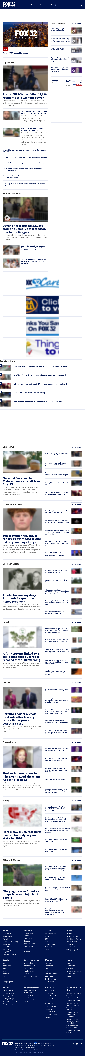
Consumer (49, 966)
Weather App (28, 946)
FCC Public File (50, 1012)
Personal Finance (51, 974)
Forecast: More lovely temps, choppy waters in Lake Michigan (24, 163)
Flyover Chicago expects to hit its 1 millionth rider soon (60, 59)
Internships (49, 1009)
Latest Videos (58, 23)
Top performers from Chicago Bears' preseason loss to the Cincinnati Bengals (23, 169)
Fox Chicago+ (29, 968)
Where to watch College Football (72, 997)
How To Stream (51, 990)
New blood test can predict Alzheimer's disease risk (54, 612)
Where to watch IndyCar (72, 1009)
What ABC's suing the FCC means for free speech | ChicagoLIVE (59, 69)
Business (48, 963)
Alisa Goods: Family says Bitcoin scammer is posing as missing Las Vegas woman (57, 591)
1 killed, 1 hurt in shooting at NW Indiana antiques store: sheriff (25, 157)
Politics (6, 682)
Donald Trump (71, 942)
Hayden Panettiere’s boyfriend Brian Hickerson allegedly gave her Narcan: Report (56, 790)
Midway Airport (50, 947)
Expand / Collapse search (81, 5)
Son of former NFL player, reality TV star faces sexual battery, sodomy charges (22, 539)
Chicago (54, 80)
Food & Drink (29, 971)
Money (6, 800)
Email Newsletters (51, 996)
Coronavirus (70, 966)
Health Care (70, 974)
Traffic (48, 930)
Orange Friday (8, 1004)
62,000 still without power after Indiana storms (56, 581)
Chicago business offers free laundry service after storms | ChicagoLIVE (55, 808)
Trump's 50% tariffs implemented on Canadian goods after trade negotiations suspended (57, 711)
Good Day (6, 944)
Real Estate (49, 976)
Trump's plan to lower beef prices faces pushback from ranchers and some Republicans (25, 177)
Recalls (68, 976)
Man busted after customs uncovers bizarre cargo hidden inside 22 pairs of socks (56, 899)
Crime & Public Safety (10, 942)
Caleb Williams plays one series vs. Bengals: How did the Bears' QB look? (24, 151)
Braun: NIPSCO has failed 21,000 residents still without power (25, 96)
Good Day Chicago (12, 563)
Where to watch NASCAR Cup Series (73, 1004)
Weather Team (29, 944)
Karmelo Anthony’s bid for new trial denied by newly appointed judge (56, 543)
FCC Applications (51, 1014)
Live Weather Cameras (28, 935)
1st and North (8, 990)
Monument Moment (10, 1001)
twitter (77, 1044)
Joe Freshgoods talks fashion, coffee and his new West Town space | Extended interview (56, 819)
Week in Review (8, 993)
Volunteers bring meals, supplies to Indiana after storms (57, 571)
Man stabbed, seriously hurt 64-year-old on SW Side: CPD (56, 464)
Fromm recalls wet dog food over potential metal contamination (57, 640)
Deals (47, 968)
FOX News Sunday (9, 954)
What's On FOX (29, 966)
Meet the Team (50, 1004)
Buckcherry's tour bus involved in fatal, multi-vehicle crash (56, 511)
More (53, 5)
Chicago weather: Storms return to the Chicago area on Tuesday (39, 366)
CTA (46, 939)
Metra (47, 942)
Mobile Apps (49, 993)
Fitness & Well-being (73, 971)
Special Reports (8, 947)
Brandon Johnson (72, 947)
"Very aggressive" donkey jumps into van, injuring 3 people (21, 894)
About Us (49, 987)
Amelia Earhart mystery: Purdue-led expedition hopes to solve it (20, 598)
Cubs (4, 971)
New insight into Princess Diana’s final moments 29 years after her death (56, 602)
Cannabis (69, 968)
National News (8, 936)
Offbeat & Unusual (12, 860)
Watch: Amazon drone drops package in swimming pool (55, 878)
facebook (69, 1044)
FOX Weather (28, 951)
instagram (73, 1044)
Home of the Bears (12, 193)
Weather (28, 930)
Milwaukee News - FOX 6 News (30, 991)
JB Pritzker (70, 944)
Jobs (46, 971)
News (5, 930)
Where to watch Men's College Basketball (72, 1014)
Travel (47, 936)
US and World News (12, 504)
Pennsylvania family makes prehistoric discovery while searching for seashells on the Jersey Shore (55, 911)
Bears (5, 963)
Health (6, 622)
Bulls (4, 968)
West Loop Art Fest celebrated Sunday (57, 29)
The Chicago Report (73, 939)
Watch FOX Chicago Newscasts (16, 53)
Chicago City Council (73, 949)
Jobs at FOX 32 (50, 1006)
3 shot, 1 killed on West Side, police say (28, 393)
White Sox (6, 974)
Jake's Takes (28, 963)
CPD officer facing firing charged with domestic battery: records (34, 112)
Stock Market (50, 982)
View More (76, 23)
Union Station (50, 949)
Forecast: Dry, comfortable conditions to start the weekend (56, 721)
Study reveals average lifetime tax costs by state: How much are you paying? (57, 830)
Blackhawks (7, 966)
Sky (4, 979)
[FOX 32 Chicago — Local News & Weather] (10, 4)
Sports (6, 960)
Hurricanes (28, 949)
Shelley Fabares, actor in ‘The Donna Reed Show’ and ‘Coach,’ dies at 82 (22, 777)
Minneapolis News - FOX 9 (31, 1001)
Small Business (50, 979)
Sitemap (48, 1017)
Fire (4, 976)
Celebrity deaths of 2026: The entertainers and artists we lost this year (56, 770)
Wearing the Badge (9, 996)
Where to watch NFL (73, 993)
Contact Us (49, 998)
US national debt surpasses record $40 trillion (57, 840)
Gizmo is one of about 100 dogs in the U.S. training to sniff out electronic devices (60, 40)
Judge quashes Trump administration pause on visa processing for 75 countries (55, 554)
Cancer (68, 963)
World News (7, 939)
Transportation (50, 934)
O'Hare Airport (50, 944)
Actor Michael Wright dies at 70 (56, 779)
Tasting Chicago (8, 998)
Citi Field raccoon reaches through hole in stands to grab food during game (57, 889)
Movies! (26, 974)
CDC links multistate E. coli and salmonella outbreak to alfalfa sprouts (56, 672)
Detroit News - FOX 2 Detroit (31, 996)
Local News (8, 446)
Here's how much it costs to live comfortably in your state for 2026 (22, 835)
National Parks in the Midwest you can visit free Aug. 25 (33, 129)
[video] (25, 209)
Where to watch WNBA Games (72, 1027)
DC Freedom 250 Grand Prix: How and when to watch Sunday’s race (57, 521)
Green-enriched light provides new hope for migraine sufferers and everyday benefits (56, 630)
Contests (48, 1001)
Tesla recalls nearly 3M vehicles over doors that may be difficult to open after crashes (25, 184)
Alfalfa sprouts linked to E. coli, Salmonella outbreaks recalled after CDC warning (21, 657)
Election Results (72, 936)
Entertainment (10, 742)
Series (6, 987)
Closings (27, 941)
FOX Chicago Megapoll (7, 950)
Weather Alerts (29, 938)
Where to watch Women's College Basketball (72, 1021)
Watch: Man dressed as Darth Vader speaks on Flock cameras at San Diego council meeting (57, 868)
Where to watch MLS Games (73, 1031)
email (81, 1044)
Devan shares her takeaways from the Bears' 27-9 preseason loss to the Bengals (24, 229)
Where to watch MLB (74, 1000)
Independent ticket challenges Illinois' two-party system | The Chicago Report (56, 732)
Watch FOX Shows (30, 976)
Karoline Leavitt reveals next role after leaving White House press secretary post (19, 718)
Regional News (31, 987)
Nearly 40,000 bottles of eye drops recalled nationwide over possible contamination (57, 662)
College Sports (8, 982)
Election (69, 934)
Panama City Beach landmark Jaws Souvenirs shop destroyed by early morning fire (57, 532)
